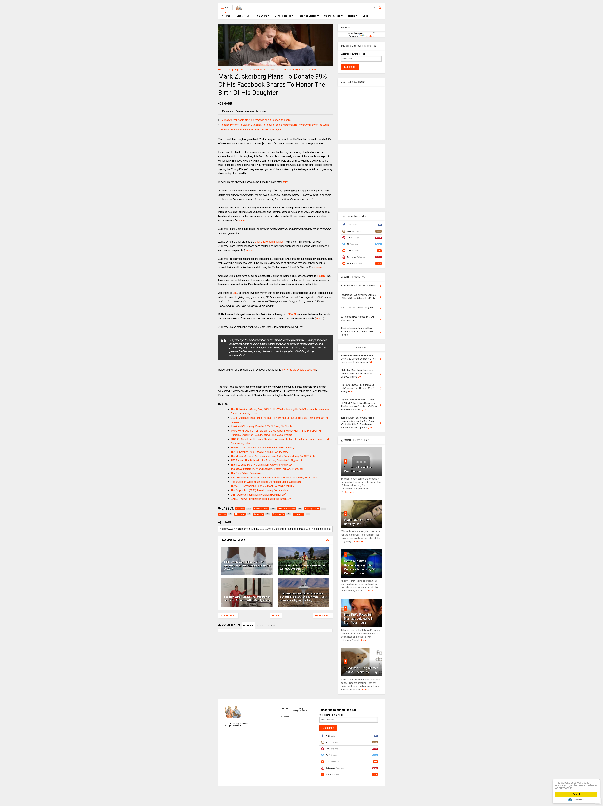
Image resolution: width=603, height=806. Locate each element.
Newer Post (228, 616)
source (241, 220)
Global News (242, 16)
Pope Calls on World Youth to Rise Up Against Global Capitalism (266, 481)
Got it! (576, 794)
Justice (312, 69)
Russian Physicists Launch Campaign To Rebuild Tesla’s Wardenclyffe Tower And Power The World (275, 124)
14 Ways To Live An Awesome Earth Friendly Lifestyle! (251, 129)
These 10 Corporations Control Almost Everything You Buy (262, 447)
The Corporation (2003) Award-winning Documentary (259, 452)
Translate (369, 36)
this (285, 181)
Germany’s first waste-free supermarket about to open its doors (256, 120)
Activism (275, 69)
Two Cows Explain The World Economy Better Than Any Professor (267, 468)
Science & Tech (332, 16)
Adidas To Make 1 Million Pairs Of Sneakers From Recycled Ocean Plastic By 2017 (247, 565)
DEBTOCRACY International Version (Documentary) (258, 494)
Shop (365, 16)
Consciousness (283, 16)
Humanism (261, 16)
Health (351, 16)
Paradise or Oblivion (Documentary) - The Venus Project (261, 434)
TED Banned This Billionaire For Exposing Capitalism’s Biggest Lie (267, 460)
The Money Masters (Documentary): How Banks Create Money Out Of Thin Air (273, 456)
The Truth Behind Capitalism (246, 473)
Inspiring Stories (307, 16)
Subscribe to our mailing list (353, 54)
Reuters (321, 275)
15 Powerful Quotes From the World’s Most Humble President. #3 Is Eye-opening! (276, 430)
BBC (235, 292)
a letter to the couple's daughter (299, 369)
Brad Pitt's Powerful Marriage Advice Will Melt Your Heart (358, 619)
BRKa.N (292, 314)
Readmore (349, 492)
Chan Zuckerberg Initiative (269, 241)
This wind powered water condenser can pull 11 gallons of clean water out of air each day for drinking (302, 597)
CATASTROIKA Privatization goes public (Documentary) (261, 498)
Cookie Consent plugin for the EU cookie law (576, 799)
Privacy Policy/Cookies (300, 709)
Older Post (322, 616)
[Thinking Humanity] (239, 8)
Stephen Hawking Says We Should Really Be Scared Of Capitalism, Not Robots (274, 477)
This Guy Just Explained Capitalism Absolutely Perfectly (262, 464)
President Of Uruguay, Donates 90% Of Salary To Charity (261, 426)
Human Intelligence (293, 69)
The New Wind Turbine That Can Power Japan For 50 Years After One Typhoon (247, 598)
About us (285, 716)
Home (226, 16)
